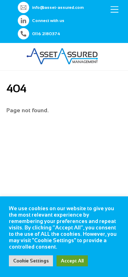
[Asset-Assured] (62, 61)
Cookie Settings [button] (31, 261)
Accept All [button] (72, 261)
